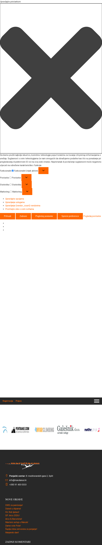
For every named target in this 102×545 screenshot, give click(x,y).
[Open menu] (96, 401)
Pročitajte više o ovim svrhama (19, 209)
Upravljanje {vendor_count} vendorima (22, 205)
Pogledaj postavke (44, 216)
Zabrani (23, 216)
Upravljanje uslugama (15, 202)
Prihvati (7, 216)
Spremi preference (70, 216)
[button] (51, 78)
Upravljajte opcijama (14, 199)
